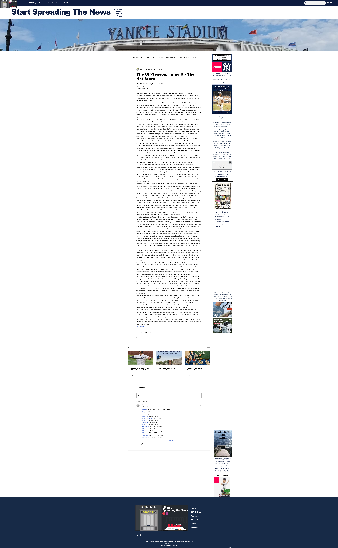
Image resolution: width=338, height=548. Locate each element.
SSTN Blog (196, 512)
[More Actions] (200, 406)
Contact (194, 524)
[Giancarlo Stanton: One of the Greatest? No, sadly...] (140, 358)
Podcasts (195, 516)
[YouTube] (331, 3)
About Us (195, 520)
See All (208, 347)
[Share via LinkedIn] (146, 332)
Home (193, 508)
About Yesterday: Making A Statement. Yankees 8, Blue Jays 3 (197, 369)
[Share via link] (150, 332)
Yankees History (170, 57)
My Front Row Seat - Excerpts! (167, 369)
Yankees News (150, 57)
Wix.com (175, 545)
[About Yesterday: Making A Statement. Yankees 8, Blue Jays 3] (197, 358)
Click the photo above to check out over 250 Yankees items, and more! (222, 81)
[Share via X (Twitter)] (141, 332)
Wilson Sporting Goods (175, 541)
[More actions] (200, 69)
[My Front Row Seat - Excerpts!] (169, 358)
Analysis (160, 57)
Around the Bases (184, 57)
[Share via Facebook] (137, 332)
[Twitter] (328, 3)
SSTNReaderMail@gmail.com (222, 176)
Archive (194, 528)
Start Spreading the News (135, 57)
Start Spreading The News (60, 12)
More (194, 57)
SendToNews (169, 543)
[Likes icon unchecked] (142, 444)
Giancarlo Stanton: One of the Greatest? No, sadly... (140, 369)
